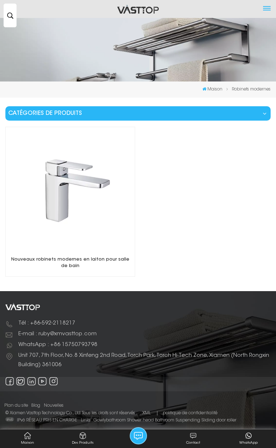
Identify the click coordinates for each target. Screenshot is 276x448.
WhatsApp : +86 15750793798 (57, 344)
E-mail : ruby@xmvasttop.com (57, 334)
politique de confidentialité (190, 413)
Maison (214, 89)
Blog (35, 405)
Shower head (140, 420)
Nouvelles (54, 405)
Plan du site (16, 405)
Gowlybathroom (109, 420)
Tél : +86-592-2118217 (46, 323)
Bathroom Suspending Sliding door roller (195, 420)
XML (146, 413)
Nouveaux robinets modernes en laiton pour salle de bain (70, 262)
